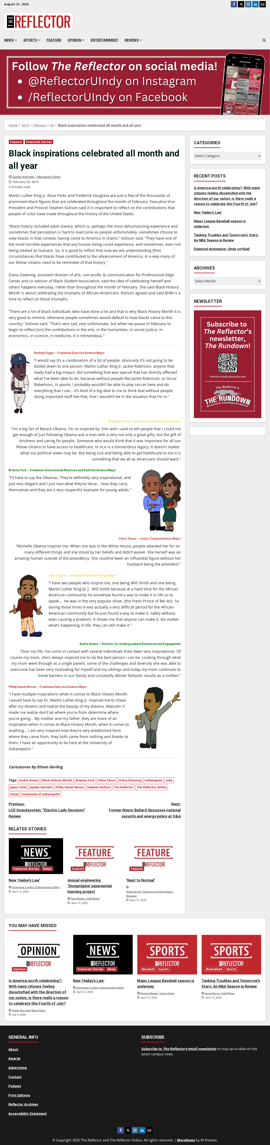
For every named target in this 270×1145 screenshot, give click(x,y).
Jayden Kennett (41, 787)
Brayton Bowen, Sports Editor (157, 993)
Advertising (17, 1068)
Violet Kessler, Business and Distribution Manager (149, 894)
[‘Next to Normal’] (153, 856)
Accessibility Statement (27, 1114)
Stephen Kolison (99, 787)
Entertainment (104, 40)
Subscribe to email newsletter (179, 1048)
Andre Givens (29, 780)
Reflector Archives (23, 1104)
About (13, 1050)
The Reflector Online (152, 787)
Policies (14, 1086)
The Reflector (124, 787)
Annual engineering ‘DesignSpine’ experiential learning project (90, 886)
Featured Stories (39, 142)
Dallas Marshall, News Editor (29, 1010)
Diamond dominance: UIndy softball (222, 249)
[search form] (264, 40)
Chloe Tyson (107, 780)
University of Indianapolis (41, 794)
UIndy (14, 794)
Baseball (148, 969)
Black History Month (57, 780)
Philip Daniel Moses (69, 787)
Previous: (47, 810)
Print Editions (19, 1095)
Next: (145, 810)
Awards (14, 1059)
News (9, 40)
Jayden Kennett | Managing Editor (36, 177)
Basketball (214, 969)
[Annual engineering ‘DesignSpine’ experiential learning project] (95, 856)
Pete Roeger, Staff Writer (85, 898)
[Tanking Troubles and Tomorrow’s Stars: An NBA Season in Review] (231, 955)
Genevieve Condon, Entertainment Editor (36, 887)
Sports (30, 40)
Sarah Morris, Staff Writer (220, 993)
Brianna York (85, 780)
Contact (15, 1077)
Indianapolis (153, 780)
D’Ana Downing (130, 780)
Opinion (74, 40)
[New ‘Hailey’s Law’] (36, 856)
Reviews (132, 40)
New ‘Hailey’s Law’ (24, 880)
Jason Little (18, 787)
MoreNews (186, 1140)
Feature (54, 40)
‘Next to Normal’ (140, 880)
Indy (169, 780)
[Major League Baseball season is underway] (167, 955)
